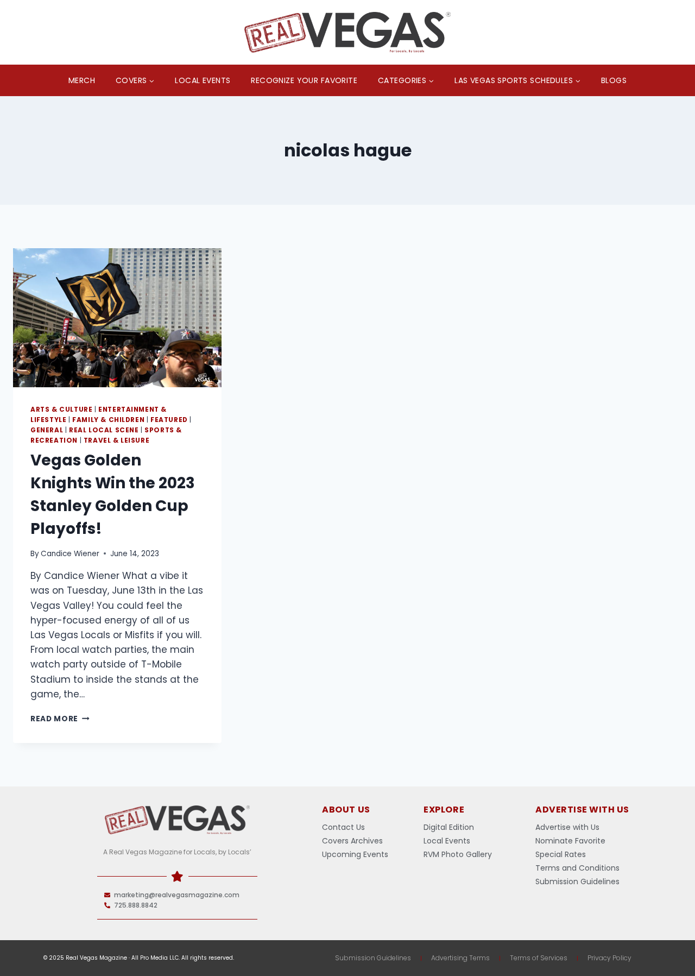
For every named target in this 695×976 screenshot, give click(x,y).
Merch (81, 80)
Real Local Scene (104, 430)
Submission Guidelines (373, 957)
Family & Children (108, 419)
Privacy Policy (609, 957)
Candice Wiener (70, 554)
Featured (169, 419)
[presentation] (117, 317)
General (46, 430)
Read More (60, 719)
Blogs (614, 80)
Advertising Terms (460, 957)
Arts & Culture (61, 409)
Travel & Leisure (117, 440)
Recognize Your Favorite (304, 80)
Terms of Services (538, 957)
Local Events (202, 80)
